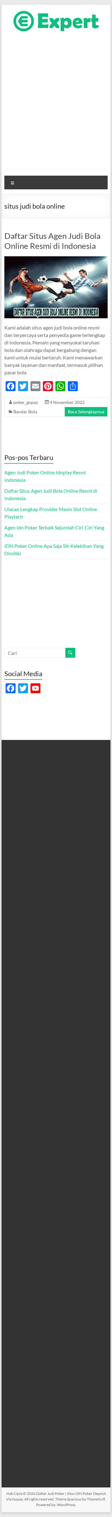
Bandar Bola (25, 411)
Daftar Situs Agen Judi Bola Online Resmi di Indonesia (52, 241)
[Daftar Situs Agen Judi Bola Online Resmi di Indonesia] (56, 259)
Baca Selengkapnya (86, 411)
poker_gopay (25, 402)
